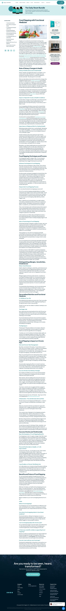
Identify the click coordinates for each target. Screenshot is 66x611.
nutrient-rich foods (35, 80)
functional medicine (37, 46)
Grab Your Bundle (28, 12)
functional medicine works (33, 396)
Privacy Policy (47, 605)
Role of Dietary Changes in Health (10, 25)
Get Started (61, 2)
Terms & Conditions (40, 605)
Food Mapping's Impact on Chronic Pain (10, 37)
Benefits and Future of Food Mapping (11, 43)
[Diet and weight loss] (62, 8)
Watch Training (55, 63)
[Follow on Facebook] (7, 592)
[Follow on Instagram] (12, 592)
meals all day (22, 109)
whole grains (41, 111)
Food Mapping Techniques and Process (10, 28)
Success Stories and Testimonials (9, 40)
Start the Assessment (33, 574)
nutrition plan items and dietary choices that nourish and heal (32, 54)
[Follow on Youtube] (8, 592)
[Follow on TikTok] (10, 592)
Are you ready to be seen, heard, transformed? (10, 46)
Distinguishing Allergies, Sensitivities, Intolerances (10, 31)
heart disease (33, 93)
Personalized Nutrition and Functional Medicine (10, 34)
